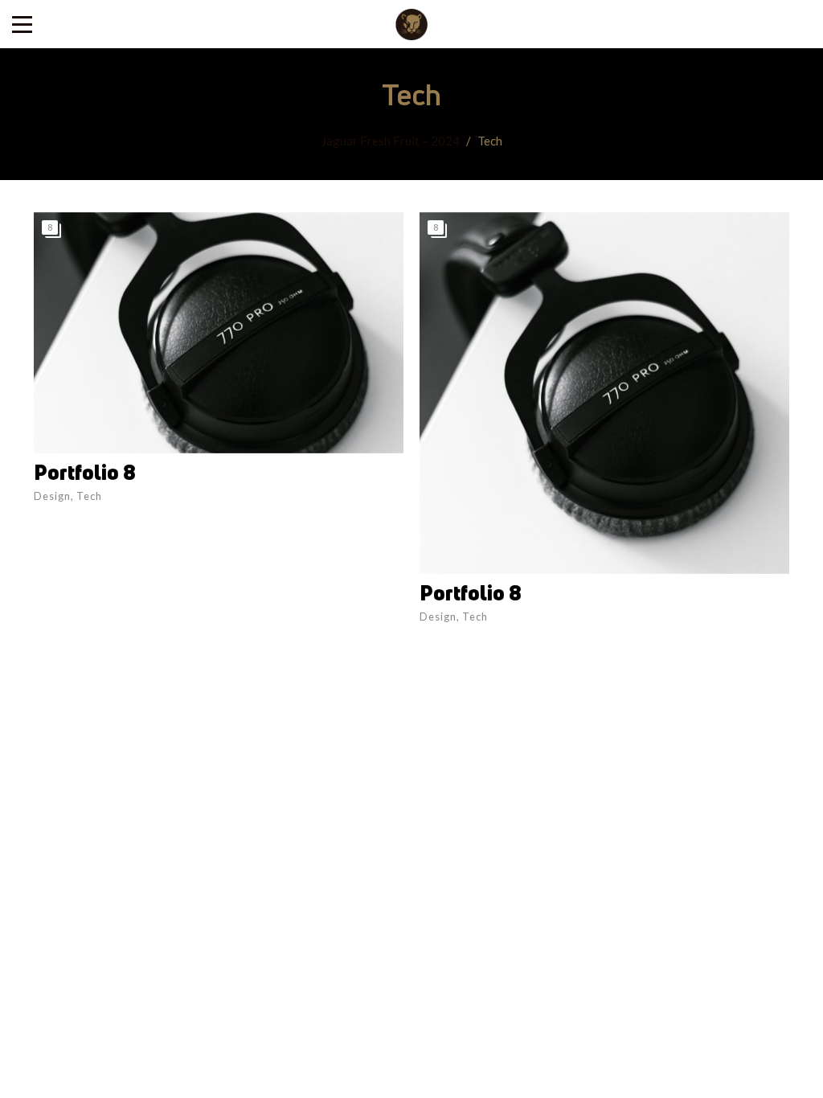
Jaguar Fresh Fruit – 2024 (390, 140)
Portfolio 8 (85, 472)
